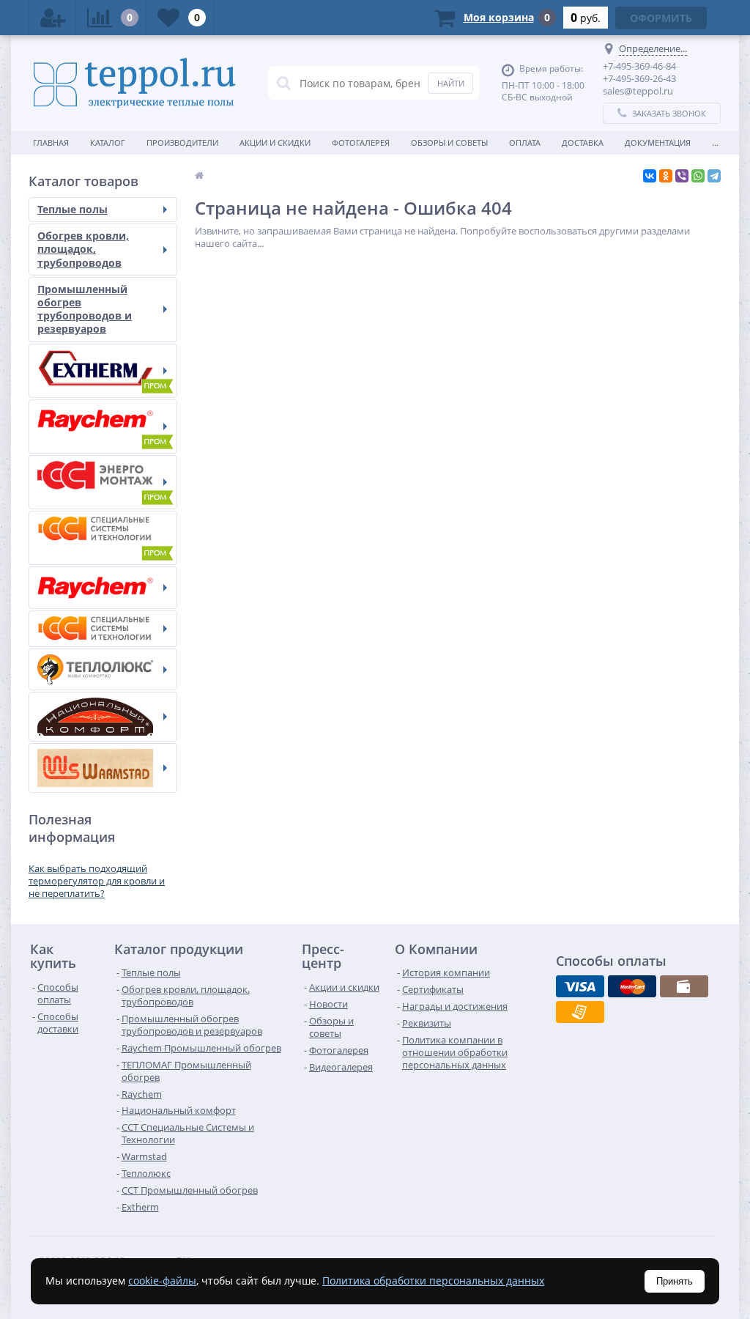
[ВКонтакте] (649, 175)
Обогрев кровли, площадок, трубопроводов (83, 249)
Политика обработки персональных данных (433, 1280)
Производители (182, 142)
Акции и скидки (275, 142)
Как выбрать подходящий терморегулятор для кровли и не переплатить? (97, 881)
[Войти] (52, 17)
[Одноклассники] (665, 175)
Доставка (583, 142)
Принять (674, 1281)
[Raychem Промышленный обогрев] (103, 426)
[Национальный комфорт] (103, 717)
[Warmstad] (103, 768)
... (715, 142)
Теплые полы (72, 209)
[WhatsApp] (698, 175)
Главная (51, 142)
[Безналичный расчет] (580, 1012)
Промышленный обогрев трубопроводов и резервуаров (84, 309)
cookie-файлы (162, 1280)
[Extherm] (103, 371)
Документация (658, 142)
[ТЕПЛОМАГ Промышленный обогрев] (103, 482)
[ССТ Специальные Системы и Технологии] (103, 628)
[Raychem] (103, 587)
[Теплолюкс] (103, 669)
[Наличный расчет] (684, 986)
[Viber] (681, 175)
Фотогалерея (361, 142)
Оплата (525, 142)
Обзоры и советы (449, 142)
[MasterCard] (632, 986)
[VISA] (580, 986)
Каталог (107, 142)
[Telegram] (714, 175)
